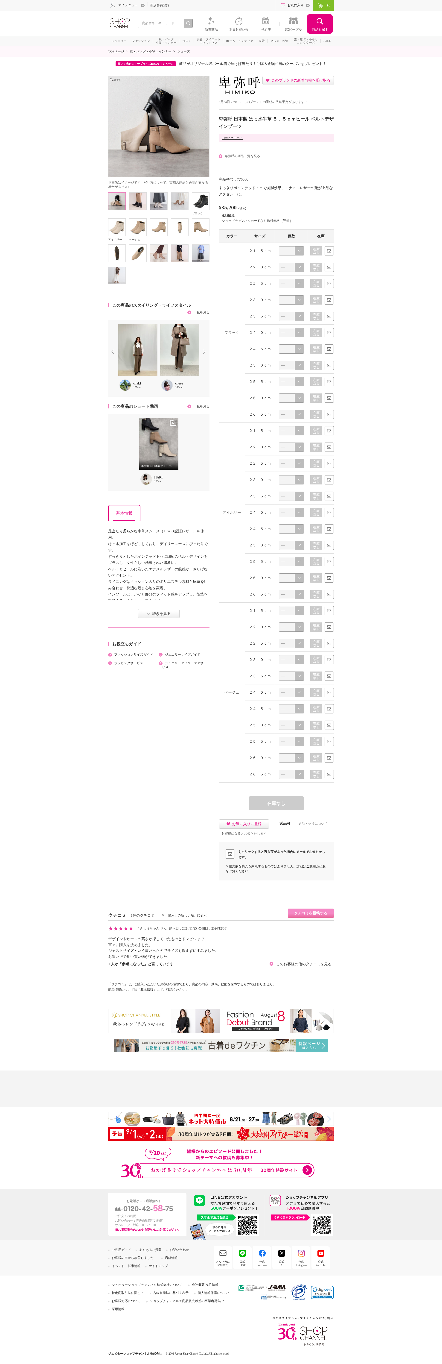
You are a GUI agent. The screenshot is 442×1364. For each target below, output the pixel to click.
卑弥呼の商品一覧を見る (242, 156)
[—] (291, 250)
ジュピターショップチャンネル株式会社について (147, 1285)
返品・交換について (313, 823)
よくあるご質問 (150, 1250)
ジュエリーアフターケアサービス (181, 665)
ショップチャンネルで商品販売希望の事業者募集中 (187, 1301)
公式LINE (242, 1263)
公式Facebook (262, 1263)
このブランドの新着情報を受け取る (300, 80)
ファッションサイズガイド (133, 654)
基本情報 (124, 513)
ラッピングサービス (128, 663)
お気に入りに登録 (247, 824)
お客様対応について (126, 1301)
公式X (281, 1263)
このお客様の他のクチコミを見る (304, 964)
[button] (322, 1292)
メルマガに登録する (223, 1263)
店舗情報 (171, 1258)
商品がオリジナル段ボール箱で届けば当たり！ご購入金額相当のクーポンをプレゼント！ (252, 64)
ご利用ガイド (316, 866)
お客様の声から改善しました (133, 1258)
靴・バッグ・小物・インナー (151, 51)
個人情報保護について (214, 1293)
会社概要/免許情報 (205, 1285)
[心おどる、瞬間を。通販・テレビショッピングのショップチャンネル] (119, 23)
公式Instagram (301, 1263)
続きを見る (161, 614)
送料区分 (228, 215)
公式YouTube (321, 1263)
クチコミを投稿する (310, 913)
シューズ (183, 51)
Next (205, 352)
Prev (113, 352)
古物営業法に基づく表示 (171, 1293)
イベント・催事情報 (126, 1266)
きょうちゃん (149, 928)
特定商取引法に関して (128, 1293)
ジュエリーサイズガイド (182, 654)
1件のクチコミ (232, 138)
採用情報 (118, 1309)
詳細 (286, 221)
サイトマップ (158, 1266)
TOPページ (116, 51)
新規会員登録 (159, 5)
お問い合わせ (179, 1250)
